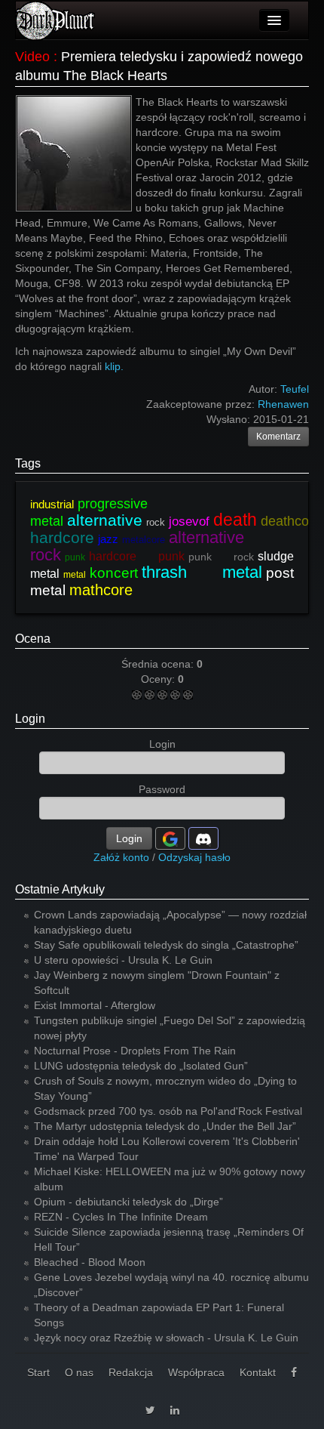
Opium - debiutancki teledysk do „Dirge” (128, 1202)
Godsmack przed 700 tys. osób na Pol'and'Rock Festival (168, 1111)
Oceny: (159, 679)
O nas (79, 1372)
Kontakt (258, 1372)
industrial (52, 504)
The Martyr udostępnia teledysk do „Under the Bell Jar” (165, 1126)
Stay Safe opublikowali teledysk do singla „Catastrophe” (166, 945)
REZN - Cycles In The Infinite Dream (121, 1217)
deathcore (291, 521)
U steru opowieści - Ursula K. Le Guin (123, 960)
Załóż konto (121, 857)
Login (30, 718)
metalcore (143, 539)
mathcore (101, 590)
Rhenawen (283, 404)
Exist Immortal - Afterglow (94, 1005)
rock (155, 522)
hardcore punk (137, 556)
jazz (108, 538)
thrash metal (202, 572)
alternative (104, 520)
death (235, 519)
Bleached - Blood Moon (89, 1262)
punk (75, 557)
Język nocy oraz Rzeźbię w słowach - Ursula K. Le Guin (166, 1338)
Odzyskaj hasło (194, 857)
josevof (189, 521)
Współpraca (196, 1372)
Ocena (32, 638)
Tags (28, 463)
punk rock (221, 557)
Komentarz (278, 436)
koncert (114, 573)
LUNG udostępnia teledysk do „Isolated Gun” (141, 1066)
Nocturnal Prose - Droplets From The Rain (135, 1051)
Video (32, 56)
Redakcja (131, 1372)
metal (74, 574)
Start (38, 1372)
